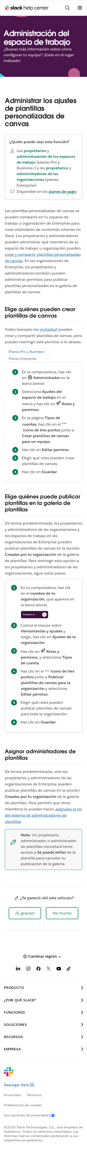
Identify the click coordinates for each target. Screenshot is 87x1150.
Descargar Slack (16, 1085)
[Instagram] (28, 969)
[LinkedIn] (18, 969)
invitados (48, 329)
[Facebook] (38, 969)
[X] (48, 969)
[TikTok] (69, 969)
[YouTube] (59, 969)
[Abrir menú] (80, 8)
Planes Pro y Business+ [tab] (27, 351)
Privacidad (12, 1095)
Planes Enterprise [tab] (22, 358)
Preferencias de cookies (23, 1105)
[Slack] (39, 1075)
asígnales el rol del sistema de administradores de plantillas (43, 815)
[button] (25, 913)
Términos (34, 1095)
